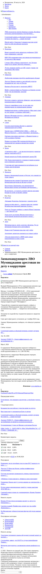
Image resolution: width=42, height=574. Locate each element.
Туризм (11, 25)
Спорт (7, 122)
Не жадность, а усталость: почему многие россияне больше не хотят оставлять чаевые (22, 191)
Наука (7, 148)
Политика (8, 49)
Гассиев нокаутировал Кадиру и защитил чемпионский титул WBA (18, 126)
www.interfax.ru (36, 386)
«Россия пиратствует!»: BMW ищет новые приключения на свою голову (19, 237)
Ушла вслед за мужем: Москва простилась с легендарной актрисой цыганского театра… (19, 215)
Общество (8, 75)
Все (10, 19)
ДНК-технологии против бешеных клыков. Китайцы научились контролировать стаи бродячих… (22, 32)
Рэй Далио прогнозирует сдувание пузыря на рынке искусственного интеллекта (22, 161)
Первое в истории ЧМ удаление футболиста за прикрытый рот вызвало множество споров (20, 142)
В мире (11, 23)
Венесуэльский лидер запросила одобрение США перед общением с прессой (21, 53)
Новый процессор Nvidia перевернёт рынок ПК (21, 156)
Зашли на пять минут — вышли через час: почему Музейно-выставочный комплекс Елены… (21, 205)
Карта (7, 8)
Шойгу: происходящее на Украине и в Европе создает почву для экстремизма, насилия (23, 91)
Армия (11, 21)
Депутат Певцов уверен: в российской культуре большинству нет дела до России (20, 82)
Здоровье (8, 97)
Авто (6, 221)
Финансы (8, 172)
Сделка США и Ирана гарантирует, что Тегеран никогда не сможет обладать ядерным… (21, 63)
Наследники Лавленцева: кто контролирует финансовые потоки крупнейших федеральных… (21, 186)
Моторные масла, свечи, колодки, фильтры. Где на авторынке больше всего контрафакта (21, 226)
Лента (7, 6)
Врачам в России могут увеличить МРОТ (18, 86)
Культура (8, 198)
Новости (7, 18)
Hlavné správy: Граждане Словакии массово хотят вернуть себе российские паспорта (21, 43)
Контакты (8, 4)
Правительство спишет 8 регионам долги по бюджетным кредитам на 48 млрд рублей (19, 181)
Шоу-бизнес (13, 28)
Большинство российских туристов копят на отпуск (18, 408)
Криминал (12, 27)
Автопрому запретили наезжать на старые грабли (21, 233)
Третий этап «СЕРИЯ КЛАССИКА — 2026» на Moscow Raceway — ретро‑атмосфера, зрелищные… (22, 132)
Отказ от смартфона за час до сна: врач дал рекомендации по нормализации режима (19, 106)
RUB (12, 457)
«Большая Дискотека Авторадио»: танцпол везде (21, 201)
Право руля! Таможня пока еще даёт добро (19, 230)
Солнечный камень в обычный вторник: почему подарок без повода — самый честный (21, 38)
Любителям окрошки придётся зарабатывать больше (22, 78)
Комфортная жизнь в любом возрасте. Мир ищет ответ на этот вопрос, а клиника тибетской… (23, 111)
